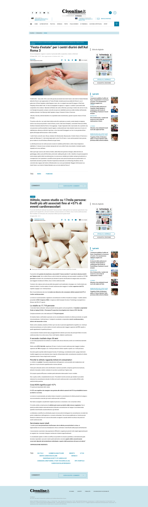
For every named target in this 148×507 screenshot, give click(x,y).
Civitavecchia (39, 33)
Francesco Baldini (39, 219)
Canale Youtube (44, 12)
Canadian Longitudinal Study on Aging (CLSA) (53, 461)
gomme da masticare (56, 453)
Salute (45, 33)
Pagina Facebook (32, 12)
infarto (72, 453)
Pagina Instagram (40, 12)
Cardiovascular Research (60, 463)
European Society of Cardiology (55, 458)
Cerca (110, 12)
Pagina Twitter (36, 12)
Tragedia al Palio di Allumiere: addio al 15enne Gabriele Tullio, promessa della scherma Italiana (99, 138)
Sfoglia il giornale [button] (104, 79)
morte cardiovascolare (48, 456)
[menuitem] (36, 24)
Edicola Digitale (106, 18)
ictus (82, 453)
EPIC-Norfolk (79, 461)
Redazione (32, 59)
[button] (114, 12)
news (39, 174)
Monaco (74, 456)
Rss (48, 12)
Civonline (32, 33)
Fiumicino (49, 174)
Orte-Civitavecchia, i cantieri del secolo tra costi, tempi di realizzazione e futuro (99, 119)
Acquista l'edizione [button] (104, 83)
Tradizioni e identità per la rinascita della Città (41, 19)
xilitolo (40, 453)
